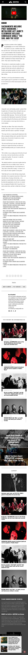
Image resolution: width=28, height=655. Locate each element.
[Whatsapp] (15, 276)
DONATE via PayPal (6, 614)
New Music (4, 23)
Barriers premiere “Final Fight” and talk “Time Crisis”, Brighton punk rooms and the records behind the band (13, 394)
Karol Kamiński (11, 294)
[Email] (21, 276)
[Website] (15, 311)
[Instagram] (13, 311)
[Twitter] (13, 276)
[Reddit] (18, 276)
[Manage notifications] (24, 652)
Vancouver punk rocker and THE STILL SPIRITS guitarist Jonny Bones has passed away (12, 493)
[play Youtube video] (14, 13)
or (12, 614)
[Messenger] (10, 276)
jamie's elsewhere (7, 286)
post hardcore (17, 286)
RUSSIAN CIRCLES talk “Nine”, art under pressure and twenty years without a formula (13, 419)
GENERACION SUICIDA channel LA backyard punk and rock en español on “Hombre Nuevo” (14, 368)
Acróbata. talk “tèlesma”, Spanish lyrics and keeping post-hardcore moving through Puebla (14, 647)
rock (24, 286)
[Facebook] (7, 276)
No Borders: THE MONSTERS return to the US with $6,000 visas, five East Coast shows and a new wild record (14, 343)
